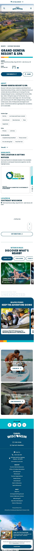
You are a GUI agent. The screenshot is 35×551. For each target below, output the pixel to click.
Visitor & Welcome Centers (17, 492)
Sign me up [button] (16, 365)
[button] (17, 2)
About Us (17, 488)
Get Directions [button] (16, 232)
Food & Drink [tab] (19, 256)
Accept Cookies (17, 546)
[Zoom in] (30, 222)
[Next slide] (31, 23)
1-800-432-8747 (18, 451)
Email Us (18, 448)
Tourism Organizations (17, 472)
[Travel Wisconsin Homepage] (17, 8)
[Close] (31, 529)
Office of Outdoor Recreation (16, 465)
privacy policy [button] (16, 543)
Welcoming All (17, 495)
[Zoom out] (30, 226)
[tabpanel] (17, 271)
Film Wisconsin (17, 468)
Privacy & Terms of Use (16, 504)
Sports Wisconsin (17, 481)
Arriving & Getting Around (17, 490)
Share (29, 73)
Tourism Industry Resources (17, 463)
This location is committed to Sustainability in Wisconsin (11, 186)
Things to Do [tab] (7, 256)
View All (3, 146)
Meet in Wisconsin (17, 479)
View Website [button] (11, 73)
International (16, 477)
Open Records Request (17, 497)
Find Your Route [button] (16, 398)
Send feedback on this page (17, 457)
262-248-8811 (4, 66)
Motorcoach (17, 470)
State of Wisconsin (17, 499)
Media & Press (17, 475)
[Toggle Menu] (30, 8)
